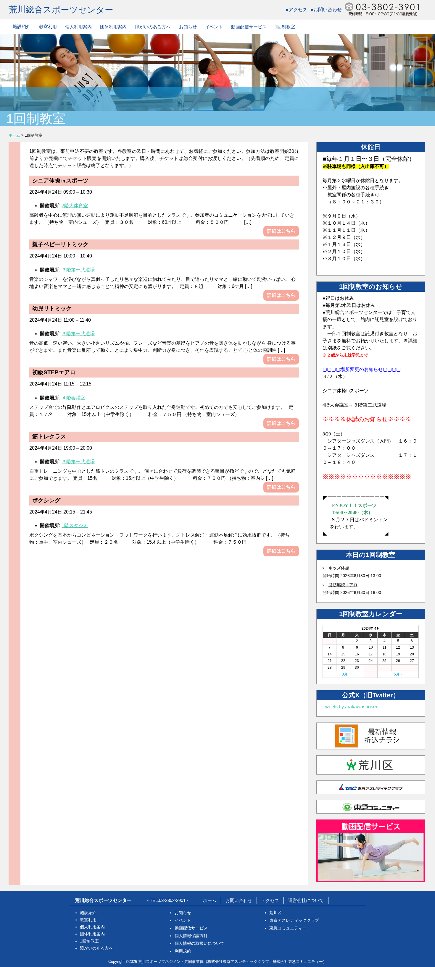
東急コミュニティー (288, 928)
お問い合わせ (238, 900)
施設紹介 (21, 26)
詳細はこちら (281, 231)
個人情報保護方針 (191, 935)
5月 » (398, 674)
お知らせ (188, 26)
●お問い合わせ (326, 9)
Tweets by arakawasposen (350, 706)
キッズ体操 (338, 568)
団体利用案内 (113, 26)
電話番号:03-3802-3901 (382, 9)
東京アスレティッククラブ (294, 920)
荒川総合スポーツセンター (61, 9)
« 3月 (343, 674)
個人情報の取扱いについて (199, 943)
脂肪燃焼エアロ (342, 584)
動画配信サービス (249, 26)
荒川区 (275, 912)
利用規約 (183, 951)
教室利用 (48, 26)
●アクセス (296, 9)
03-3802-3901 (172, 900)
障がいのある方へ (152, 26)
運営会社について (306, 900)
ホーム (209, 900)
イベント (214, 26)
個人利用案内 (78, 26)
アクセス (270, 900)
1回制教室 (285, 26)
